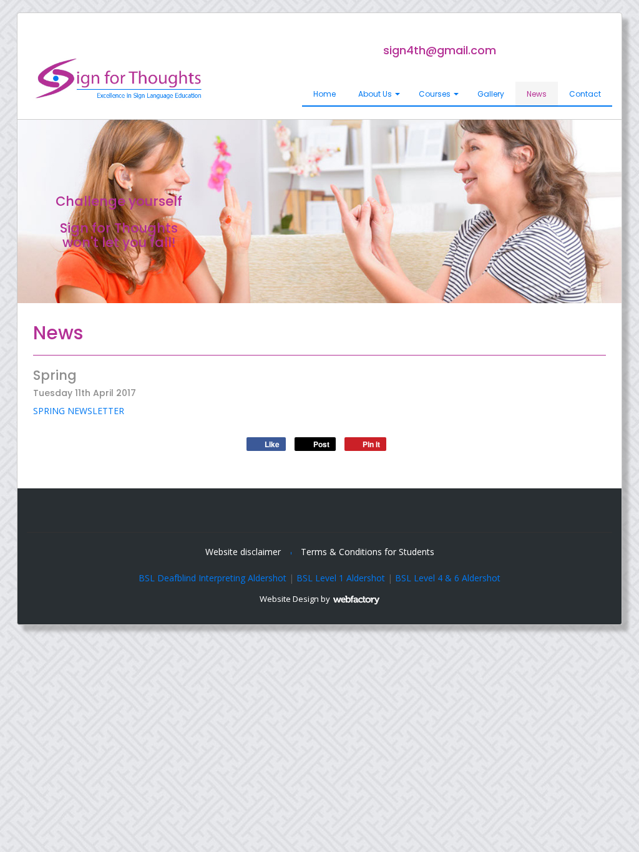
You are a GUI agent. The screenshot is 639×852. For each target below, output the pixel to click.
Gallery (490, 94)
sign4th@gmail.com (439, 50)
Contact (585, 94)
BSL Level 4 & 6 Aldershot (447, 578)
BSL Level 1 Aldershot (340, 578)
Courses (435, 94)
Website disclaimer (243, 552)
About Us (375, 94)
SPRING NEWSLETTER (78, 411)
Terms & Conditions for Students (367, 552)
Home (324, 94)
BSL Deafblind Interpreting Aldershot (212, 578)
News (537, 94)
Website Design (289, 598)
